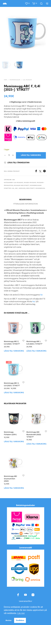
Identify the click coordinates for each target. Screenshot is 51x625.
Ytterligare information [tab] (25, 204)
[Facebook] (37, 171)
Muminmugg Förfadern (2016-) (10, 433)
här (41, 295)
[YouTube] (25, 594)
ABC (16, 188)
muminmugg (40, 188)
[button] (27, 3)
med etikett (30, 188)
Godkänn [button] (20, 620)
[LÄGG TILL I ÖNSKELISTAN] (23, 341)
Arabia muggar (30, 182)
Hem (5, 80)
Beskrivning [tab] (25, 200)
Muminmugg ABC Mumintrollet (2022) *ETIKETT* (33, 434)
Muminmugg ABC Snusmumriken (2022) (10, 478)
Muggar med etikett (21, 185)
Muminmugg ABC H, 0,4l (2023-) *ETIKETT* (12, 384)
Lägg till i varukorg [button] (14, 351)
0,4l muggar (27, 80)
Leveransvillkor (25, 601)
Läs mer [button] (21, 613)
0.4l (13, 188)
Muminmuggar (15, 80)
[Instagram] (33, 594)
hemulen (22, 188)
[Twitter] (41, 171)
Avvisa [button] (8, 620)
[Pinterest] (45, 171)
